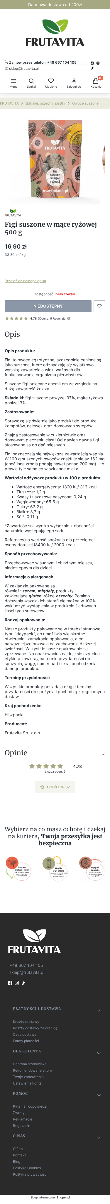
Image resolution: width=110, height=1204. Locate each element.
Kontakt (19, 1155)
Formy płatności (26, 1041)
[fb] (10, 983)
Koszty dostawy (26, 1021)
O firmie (19, 1148)
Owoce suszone (85, 103)
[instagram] (98, 63)
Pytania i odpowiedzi (30, 1106)
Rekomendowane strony (33, 1070)
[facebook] (92, 63)
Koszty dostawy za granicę (35, 1028)
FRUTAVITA (9, 103)
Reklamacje (22, 1119)
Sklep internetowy (50, 1197)
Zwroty (19, 1113)
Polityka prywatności (30, 1174)
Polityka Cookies (27, 1168)
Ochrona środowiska (30, 1064)
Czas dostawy (24, 1034)
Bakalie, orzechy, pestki (45, 103)
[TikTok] (92, 68)
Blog (16, 1161)
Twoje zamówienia (28, 1077)
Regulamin (21, 1125)
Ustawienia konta (27, 1083)
